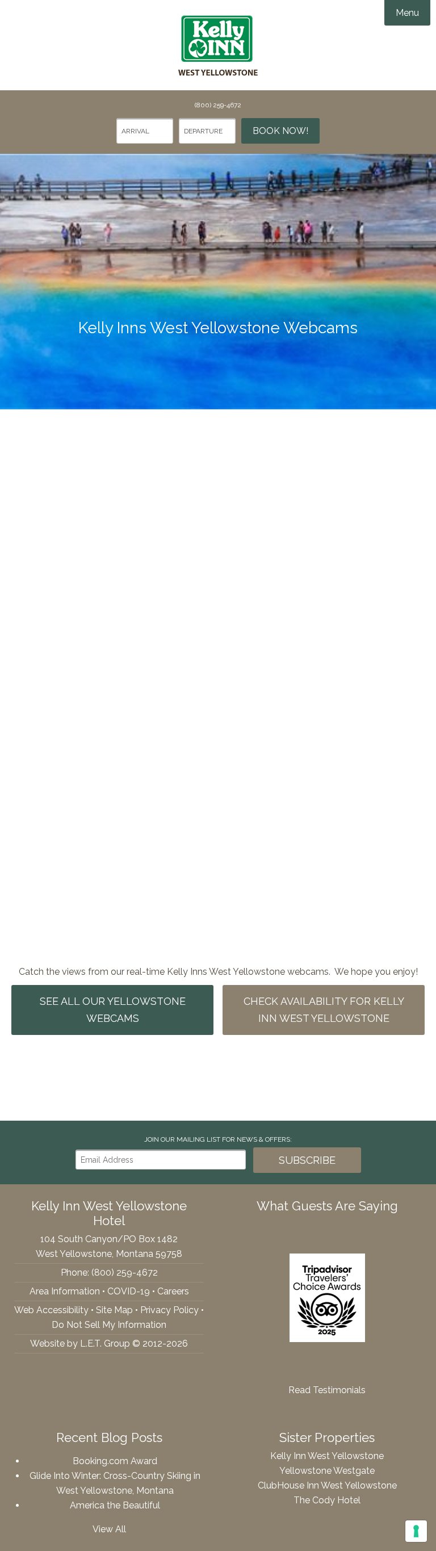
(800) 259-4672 (218, 105)
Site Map (114, 1310)
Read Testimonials (327, 1390)
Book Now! (280, 130)
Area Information (65, 1291)
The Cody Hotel (327, 1500)
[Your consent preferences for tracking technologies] (416, 1531)
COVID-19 (128, 1291)
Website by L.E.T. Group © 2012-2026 (109, 1343)
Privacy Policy (169, 1310)
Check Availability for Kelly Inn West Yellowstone (324, 1009)
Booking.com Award (115, 1461)
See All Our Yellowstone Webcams (113, 1009)
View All (109, 1529)
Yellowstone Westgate (327, 1470)
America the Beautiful (115, 1505)
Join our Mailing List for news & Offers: (218, 1139)
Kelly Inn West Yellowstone (218, 45)
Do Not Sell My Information (109, 1324)
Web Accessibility (51, 1310)
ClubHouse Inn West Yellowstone (327, 1485)
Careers (173, 1291)
